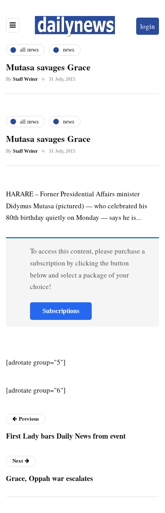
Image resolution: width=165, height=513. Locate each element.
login (147, 26)
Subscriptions (60, 310)
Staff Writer (25, 79)
